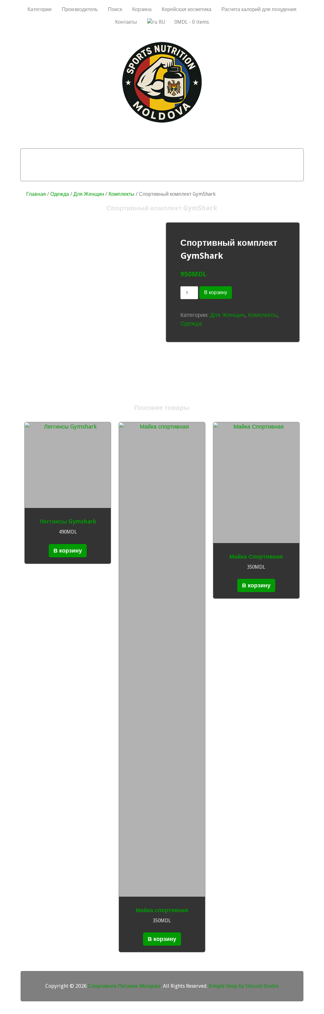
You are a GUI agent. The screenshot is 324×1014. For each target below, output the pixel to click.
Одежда (59, 194)
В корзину (215, 292)
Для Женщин (88, 194)
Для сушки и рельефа (188, 156)
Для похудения (125, 156)
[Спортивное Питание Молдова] (162, 121)
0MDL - (191, 22)
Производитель (80, 9)
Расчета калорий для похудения (258, 9)
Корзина (142, 9)
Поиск (115, 9)
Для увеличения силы (121, 172)
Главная (36, 194)
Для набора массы (64, 156)
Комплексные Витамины (199, 172)
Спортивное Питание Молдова (124, 986)
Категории (40, 9)
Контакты (126, 22)
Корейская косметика (186, 9)
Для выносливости (258, 156)
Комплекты (121, 194)
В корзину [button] (67, 550)
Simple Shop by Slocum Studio (244, 986)
